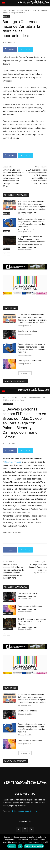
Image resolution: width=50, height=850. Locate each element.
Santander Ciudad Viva (27, 212)
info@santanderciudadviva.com (24, 811)
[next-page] (8, 254)
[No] (47, 842)
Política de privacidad (34, 846)
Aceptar (12, 846)
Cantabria (11, 10)
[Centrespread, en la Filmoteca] (9, 364)
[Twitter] (31, 829)
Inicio (4, 10)
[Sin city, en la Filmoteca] (9, 334)
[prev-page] (4, 254)
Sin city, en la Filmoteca (27, 331)
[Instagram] (24, 829)
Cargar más (24, 373)
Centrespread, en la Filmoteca (30, 361)
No (20, 846)
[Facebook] (18, 829)
